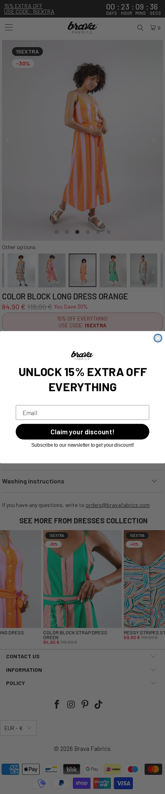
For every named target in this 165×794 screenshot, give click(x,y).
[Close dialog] (158, 338)
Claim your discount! (82, 431)
